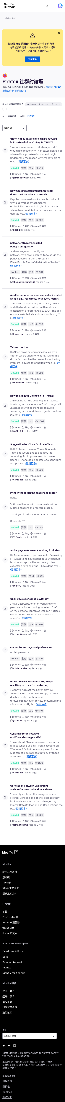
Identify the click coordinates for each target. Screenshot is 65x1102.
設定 (27, 174)
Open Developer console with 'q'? (29, 598)
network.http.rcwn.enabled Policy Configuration (26, 245)
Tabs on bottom (19, 347)
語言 (4, 1030)
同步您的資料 (9, 1007)
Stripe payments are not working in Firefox (35, 550)
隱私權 (6, 1086)
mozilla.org (9, 1075)
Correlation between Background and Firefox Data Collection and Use (31, 787)
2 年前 (47, 282)
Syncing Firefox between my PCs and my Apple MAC (25, 735)
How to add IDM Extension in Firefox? (32, 395)
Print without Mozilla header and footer (33, 492)
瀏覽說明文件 (9, 893)
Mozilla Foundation (18, 1056)
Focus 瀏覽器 (9, 933)
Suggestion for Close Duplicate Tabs (31, 444)
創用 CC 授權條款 (49, 1065)
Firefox (17, 174)
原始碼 (6, 877)
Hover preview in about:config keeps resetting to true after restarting (31, 683)
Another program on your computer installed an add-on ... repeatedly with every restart (36, 297)
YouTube (9, 1045)
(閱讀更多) (23, 161)
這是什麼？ (8, 996)
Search (47, 5)
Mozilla (10, 852)
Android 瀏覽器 (11, 922)
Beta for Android (12, 962)
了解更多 (32, 59)
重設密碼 (7, 1001)
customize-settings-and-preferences (43, 104)
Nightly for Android (13, 973)
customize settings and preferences (31, 647)
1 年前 (38, 178)
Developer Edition (13, 951)
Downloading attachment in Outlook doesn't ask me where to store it (31, 192)
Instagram (14, 1045)
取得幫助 (7, 1012)
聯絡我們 (7, 1097)
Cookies (7, 1092)
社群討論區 (10, 18)
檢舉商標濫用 (9, 872)
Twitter (6, 882)
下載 (4, 911)
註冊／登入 (8, 991)
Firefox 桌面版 (10, 917)
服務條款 (7, 1081)
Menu (53, 5)
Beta (5, 956)
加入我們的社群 (10, 888)
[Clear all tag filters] (4, 109)
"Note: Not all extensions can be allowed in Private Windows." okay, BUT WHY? (33, 140)
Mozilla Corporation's (21, 1053)
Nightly (6, 967)
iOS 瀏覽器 (8, 928)
